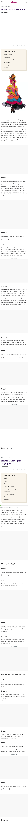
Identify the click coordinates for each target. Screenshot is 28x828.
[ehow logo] (14, 2)
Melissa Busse (5, 12)
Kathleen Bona (5, 466)
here (24, 46)
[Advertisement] (14, 29)
